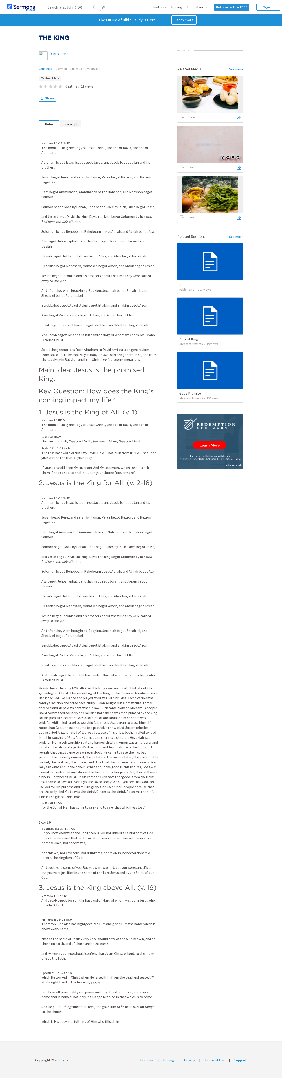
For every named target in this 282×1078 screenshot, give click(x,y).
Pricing (176, 7)
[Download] (239, 118)
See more (236, 69)
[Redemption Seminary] (210, 441)
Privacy (189, 1060)
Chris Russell (60, 53)
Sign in (268, 7)
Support (240, 1060)
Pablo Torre (186, 290)
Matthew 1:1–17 (50, 78)
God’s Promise (190, 393)
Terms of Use (214, 1060)
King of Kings (189, 339)
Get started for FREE (231, 7)
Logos (63, 1060)
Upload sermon (198, 7)
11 (181, 284)
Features (159, 7)
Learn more (183, 19)
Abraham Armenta (191, 344)
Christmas (46, 69)
